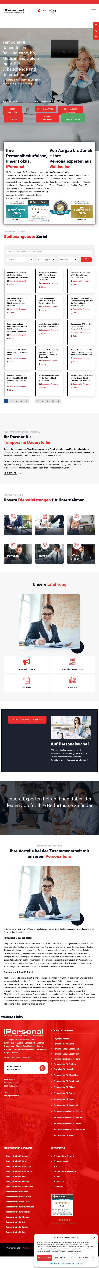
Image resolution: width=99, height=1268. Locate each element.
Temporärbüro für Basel (16, 1161)
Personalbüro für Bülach (64, 1087)
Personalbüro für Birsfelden (66, 1075)
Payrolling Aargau (61, 1039)
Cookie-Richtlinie (54, 1263)
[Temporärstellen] (29, 529)
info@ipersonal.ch (11, 1096)
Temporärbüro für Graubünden (19, 1186)
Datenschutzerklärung (68, 1263)
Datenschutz (59, 1186)
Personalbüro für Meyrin (64, 1135)
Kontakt (57, 1176)
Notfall (57, 1166)
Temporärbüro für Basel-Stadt (19, 1171)
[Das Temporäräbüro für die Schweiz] (14, 11)
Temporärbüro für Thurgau (17, 1217)
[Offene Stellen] (90, 558)
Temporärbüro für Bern (16, 1176)
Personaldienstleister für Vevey (67, 1123)
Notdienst (45, 555)
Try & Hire (77, 527)
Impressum (80, 1263)
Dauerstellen (46, 527)
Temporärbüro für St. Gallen (18, 1202)
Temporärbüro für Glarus (17, 1192)
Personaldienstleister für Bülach (68, 1111)
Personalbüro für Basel (64, 1044)
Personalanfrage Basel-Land (66, 1049)
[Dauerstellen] (58, 529)
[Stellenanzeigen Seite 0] (58, 401)
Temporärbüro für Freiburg (17, 1181)
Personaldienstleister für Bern (67, 1059)
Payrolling (13, 555)
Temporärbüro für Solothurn (18, 1212)
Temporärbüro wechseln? (65, 1171)
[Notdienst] (58, 558)
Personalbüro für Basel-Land (66, 1081)
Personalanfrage (61, 1161)
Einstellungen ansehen (81, 1258)
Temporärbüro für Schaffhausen (20, 1207)
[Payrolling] (26, 558)
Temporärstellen (17, 527)
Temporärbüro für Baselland (18, 1166)
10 (53, 401)
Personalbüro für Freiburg (65, 1064)
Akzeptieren (44, 1258)
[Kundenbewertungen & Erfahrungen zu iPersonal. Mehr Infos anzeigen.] (39, 210)
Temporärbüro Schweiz (64, 1156)
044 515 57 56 (13, 1069)
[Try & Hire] (90, 529)
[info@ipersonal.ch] (96, 25)
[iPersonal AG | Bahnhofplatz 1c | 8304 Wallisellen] (96, 37)
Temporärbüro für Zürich (17, 1227)
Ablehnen (60, 1258)
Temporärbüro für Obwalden (18, 1197)
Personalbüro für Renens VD (66, 1105)
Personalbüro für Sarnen (65, 1093)
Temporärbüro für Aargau (17, 1156)
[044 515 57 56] (96, 31)
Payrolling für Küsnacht (64, 1069)
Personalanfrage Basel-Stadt (66, 1054)
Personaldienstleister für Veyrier (68, 1117)
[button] (94, 1237)
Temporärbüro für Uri (15, 1222)
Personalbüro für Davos (64, 1099)
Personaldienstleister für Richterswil (70, 1129)
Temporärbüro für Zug (15, 1232)
